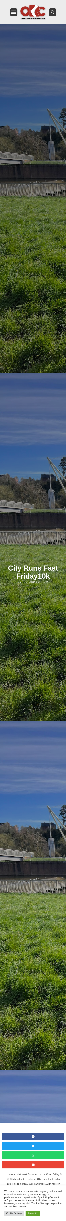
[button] (13, 12)
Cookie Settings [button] (14, 1213)
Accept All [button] (33, 1213)
